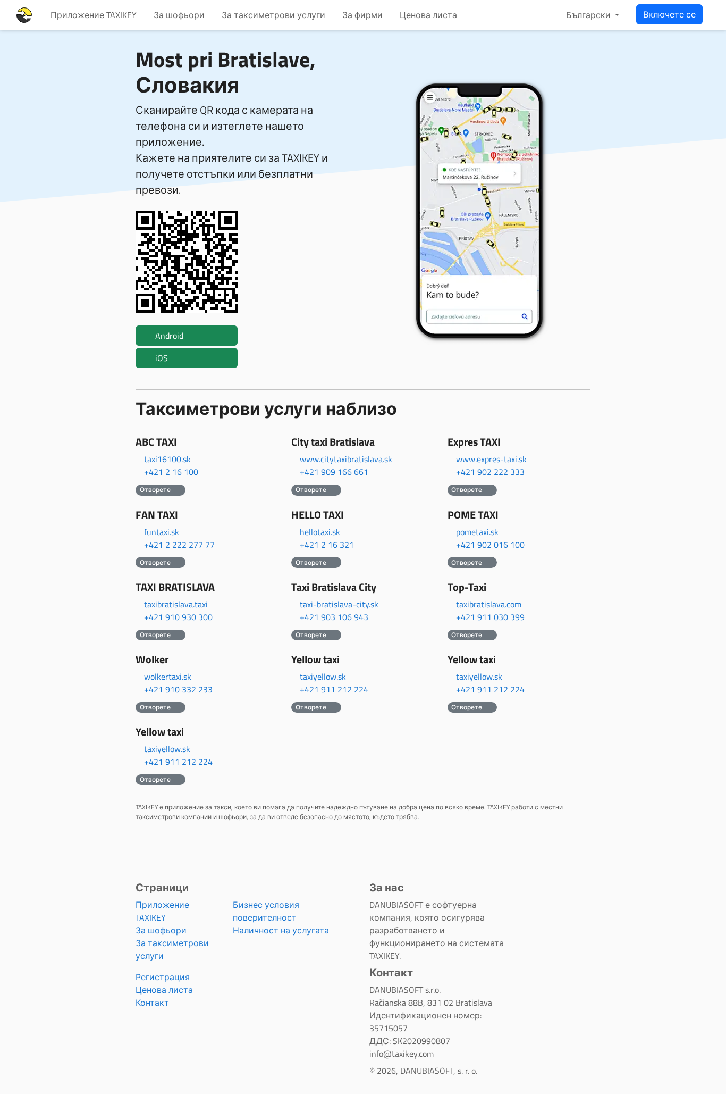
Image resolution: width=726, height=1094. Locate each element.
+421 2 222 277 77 (179, 544)
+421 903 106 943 (334, 617)
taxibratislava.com (488, 604)
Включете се (669, 14)
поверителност (265, 917)
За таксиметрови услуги (273, 15)
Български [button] (589, 15)
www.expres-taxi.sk (491, 459)
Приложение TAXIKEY (93, 15)
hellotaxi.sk (320, 531)
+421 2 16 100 (171, 471)
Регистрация (163, 977)
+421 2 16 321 (327, 544)
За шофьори (179, 15)
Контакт (152, 1002)
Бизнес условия (266, 904)
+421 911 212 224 (334, 689)
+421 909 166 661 (334, 471)
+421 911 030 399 (490, 617)
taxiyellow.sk (323, 676)
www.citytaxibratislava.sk (346, 459)
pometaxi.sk (477, 531)
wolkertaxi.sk (167, 676)
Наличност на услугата (281, 930)
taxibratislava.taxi (176, 604)
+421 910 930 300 (178, 617)
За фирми (362, 15)
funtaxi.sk (161, 531)
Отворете (156, 490)
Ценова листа (428, 15)
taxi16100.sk (167, 459)
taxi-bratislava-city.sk (339, 604)
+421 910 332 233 (178, 689)
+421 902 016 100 (490, 544)
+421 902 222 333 (490, 471)
